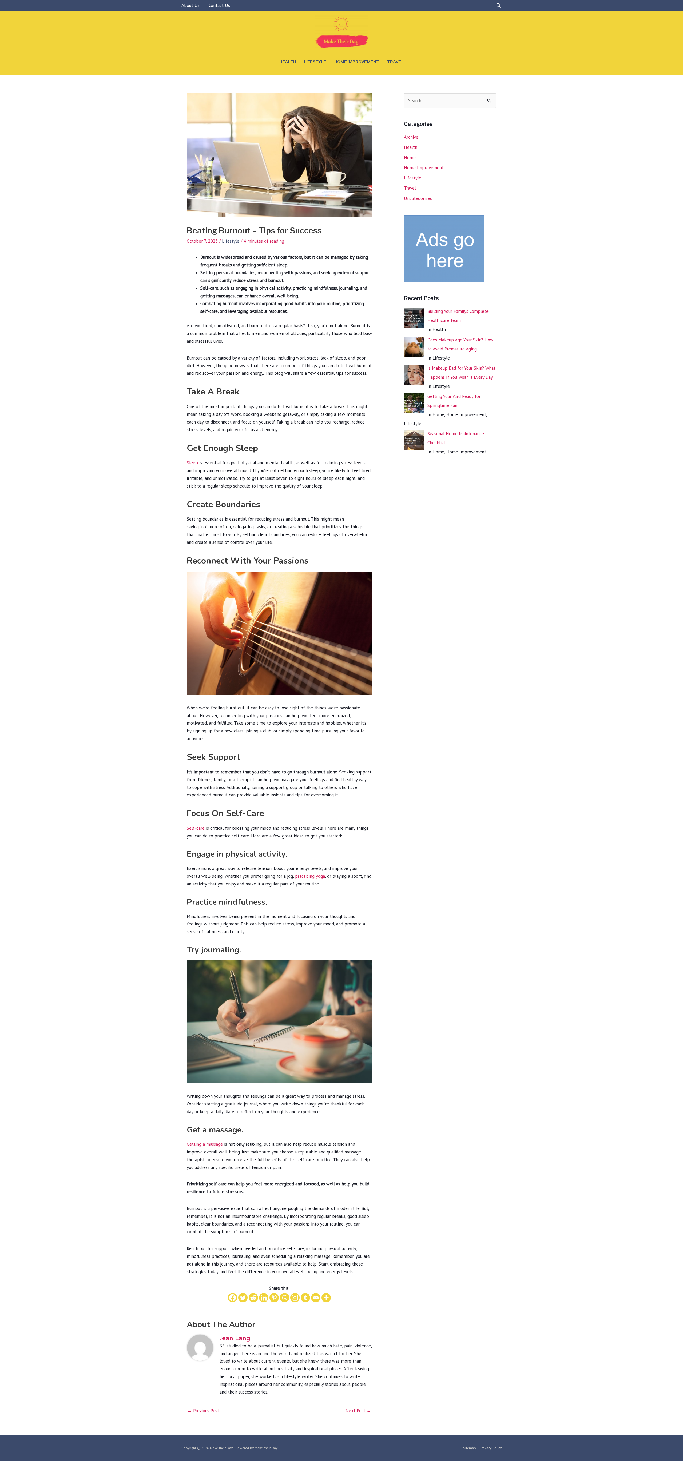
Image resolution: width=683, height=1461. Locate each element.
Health (287, 61)
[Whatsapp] (284, 1297)
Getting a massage (205, 1144)
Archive (411, 137)
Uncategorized (418, 198)
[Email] (315, 1297)
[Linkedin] (263, 1297)
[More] (326, 1297)
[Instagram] (295, 1297)
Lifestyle (315, 61)
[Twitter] (243, 1297)
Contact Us (219, 5)
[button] (499, 5)
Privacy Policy (491, 1448)
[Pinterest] (274, 1297)
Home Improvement (356, 61)
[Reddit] (253, 1297)
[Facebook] (232, 1297)
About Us (190, 5)
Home (410, 158)
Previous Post (203, 1411)
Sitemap (469, 1448)
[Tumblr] (305, 1297)
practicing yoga (310, 876)
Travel (395, 61)
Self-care (196, 828)
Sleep (192, 463)
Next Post (358, 1411)
